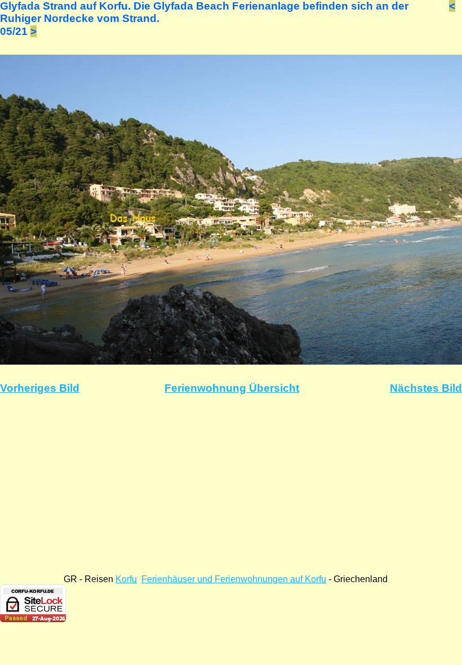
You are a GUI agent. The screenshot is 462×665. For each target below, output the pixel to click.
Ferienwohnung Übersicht (232, 388)
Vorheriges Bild (39, 388)
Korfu (126, 579)
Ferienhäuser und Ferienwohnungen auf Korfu (233, 579)
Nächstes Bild (426, 388)
